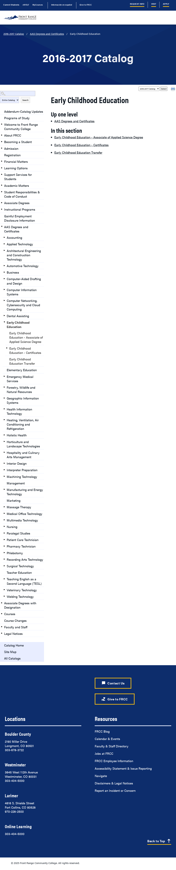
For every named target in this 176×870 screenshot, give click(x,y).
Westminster (15, 764)
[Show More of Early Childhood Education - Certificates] (7, 348)
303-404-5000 (14, 780)
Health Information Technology (19, 411)
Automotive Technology (22, 266)
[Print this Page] (173, 89)
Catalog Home (14, 645)
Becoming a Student (18, 142)
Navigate (101, 776)
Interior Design (17, 463)
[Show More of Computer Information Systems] (4, 289)
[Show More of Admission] (1, 148)
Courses (9, 614)
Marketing (13, 500)
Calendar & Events (107, 739)
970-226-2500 (14, 811)
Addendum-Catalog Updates (23, 111)
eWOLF (26, 4)
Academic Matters (16, 185)
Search (25, 100)
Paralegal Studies (18, 533)
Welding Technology (20, 596)
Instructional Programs (19, 209)
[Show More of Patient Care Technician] (4, 539)
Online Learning (18, 826)
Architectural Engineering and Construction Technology (24, 255)
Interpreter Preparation (22, 470)
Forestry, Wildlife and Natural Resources (21, 389)
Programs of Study (17, 118)
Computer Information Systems (22, 292)
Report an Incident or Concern (115, 790)
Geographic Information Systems (23, 400)
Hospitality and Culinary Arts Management (23, 454)
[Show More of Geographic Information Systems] (4, 398)
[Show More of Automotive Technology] (4, 265)
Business (13, 272)
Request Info (137, 4)
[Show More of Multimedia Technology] (4, 520)
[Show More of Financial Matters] (1, 161)
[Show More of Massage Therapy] (4, 506)
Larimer (11, 795)
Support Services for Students (18, 176)
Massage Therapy (19, 507)
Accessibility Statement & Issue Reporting (123, 768)
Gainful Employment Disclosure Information (19, 218)
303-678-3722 (14, 750)
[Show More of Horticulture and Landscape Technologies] (4, 441)
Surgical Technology (20, 566)
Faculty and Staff (15, 627)
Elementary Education (22, 370)
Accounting (14, 237)
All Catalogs (12, 658)
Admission (11, 148)
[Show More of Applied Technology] (4, 243)
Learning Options (16, 168)
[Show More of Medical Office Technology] (4, 513)
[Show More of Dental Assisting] (4, 315)
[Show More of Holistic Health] (4, 435)
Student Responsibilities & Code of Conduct (22, 194)
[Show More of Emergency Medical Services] (4, 376)
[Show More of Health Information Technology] (4, 409)
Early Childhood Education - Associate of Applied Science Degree (26, 337)
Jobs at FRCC (104, 753)
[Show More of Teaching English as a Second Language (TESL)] (4, 578)
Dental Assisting (18, 316)
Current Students (11, 4)
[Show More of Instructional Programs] (1, 209)
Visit (153, 4)
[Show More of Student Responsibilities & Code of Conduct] (1, 191)
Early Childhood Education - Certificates (25, 350)
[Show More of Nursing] (4, 526)
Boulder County (18, 734)
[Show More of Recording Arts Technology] (4, 559)
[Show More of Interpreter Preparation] (4, 469)
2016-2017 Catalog (13, 34)
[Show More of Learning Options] (1, 167)
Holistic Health (17, 435)
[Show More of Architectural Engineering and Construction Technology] (4, 250)
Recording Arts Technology (25, 559)
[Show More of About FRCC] (1, 135)
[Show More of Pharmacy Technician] (4, 546)
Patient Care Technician (22, 540)
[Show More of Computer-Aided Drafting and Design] (4, 278)
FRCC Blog (102, 731)
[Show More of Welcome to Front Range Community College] (1, 124)
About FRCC (12, 135)
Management (16, 483)
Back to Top (159, 841)
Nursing (12, 527)
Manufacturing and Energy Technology (25, 491)
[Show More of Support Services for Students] (1, 174)
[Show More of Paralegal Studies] (4, 533)
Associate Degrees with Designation (20, 605)
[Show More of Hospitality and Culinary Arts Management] (4, 452)
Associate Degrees (17, 203)
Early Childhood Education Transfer (22, 361)
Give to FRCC (86, 4)
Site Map (10, 652)
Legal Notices (13, 633)
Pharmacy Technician (21, 546)
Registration (12, 155)
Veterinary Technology (22, 590)
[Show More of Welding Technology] (4, 596)
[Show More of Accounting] (4, 237)
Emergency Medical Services (20, 378)
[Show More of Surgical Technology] (4, 565)
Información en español (61, 4)
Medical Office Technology (24, 514)
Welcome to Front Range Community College (21, 126)
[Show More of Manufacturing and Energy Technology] (4, 489)
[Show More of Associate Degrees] (1, 202)
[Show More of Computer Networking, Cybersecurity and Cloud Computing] (4, 300)
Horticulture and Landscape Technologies (23, 444)
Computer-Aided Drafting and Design (24, 281)
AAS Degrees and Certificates (47, 34)
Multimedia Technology (22, 520)
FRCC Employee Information (114, 761)
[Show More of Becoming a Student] (1, 141)
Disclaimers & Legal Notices (114, 783)
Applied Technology (20, 244)
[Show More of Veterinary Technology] (4, 589)
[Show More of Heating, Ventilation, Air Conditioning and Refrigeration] (4, 419)
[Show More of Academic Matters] (1, 185)
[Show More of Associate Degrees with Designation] (1, 602)
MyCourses (37, 4)
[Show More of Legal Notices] (1, 633)
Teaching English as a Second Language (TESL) (24, 581)
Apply (166, 4)
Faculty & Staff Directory (111, 746)
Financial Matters (16, 161)
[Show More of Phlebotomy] (4, 552)
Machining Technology (22, 476)
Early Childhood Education (18, 324)
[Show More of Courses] (1, 613)
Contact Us (113, 683)
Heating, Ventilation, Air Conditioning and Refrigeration (23, 424)
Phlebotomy (15, 553)
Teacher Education (19, 572)
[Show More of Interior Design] (4, 463)
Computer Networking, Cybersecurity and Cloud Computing (23, 304)
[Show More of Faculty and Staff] (1, 626)
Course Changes (15, 620)
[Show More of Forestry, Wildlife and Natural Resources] (4, 387)
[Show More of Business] (4, 272)
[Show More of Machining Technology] (4, 476)
